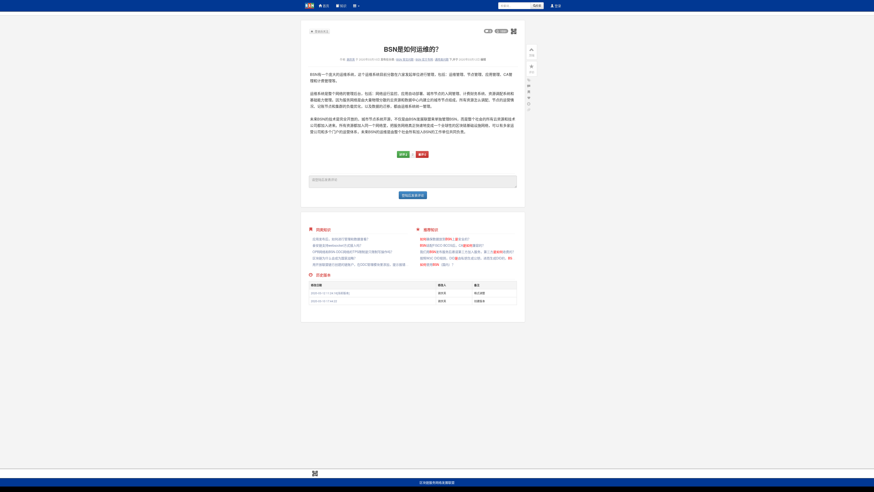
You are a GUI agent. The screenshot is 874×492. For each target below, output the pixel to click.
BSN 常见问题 (405, 59)
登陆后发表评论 (413, 195)
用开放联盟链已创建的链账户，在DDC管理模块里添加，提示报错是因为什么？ (368, 264)
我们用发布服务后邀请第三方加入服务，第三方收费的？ (468, 251)
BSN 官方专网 (424, 59)
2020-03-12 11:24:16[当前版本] (330, 293)
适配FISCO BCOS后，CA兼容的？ (452, 245)
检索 (538, 6)
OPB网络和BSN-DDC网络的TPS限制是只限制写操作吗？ (353, 251)
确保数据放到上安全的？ (445, 239)
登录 (557, 5)
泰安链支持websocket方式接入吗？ (338, 245)
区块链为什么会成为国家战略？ (335, 258)
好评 (403, 154)
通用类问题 (442, 59)
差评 (422, 154)
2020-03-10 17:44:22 (324, 301)
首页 (325, 5)
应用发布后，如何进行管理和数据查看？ (341, 239)
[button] (356, 5)
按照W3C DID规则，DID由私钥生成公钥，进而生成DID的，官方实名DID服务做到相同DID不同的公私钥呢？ (506, 258)
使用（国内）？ (437, 264)
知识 (342, 5)
